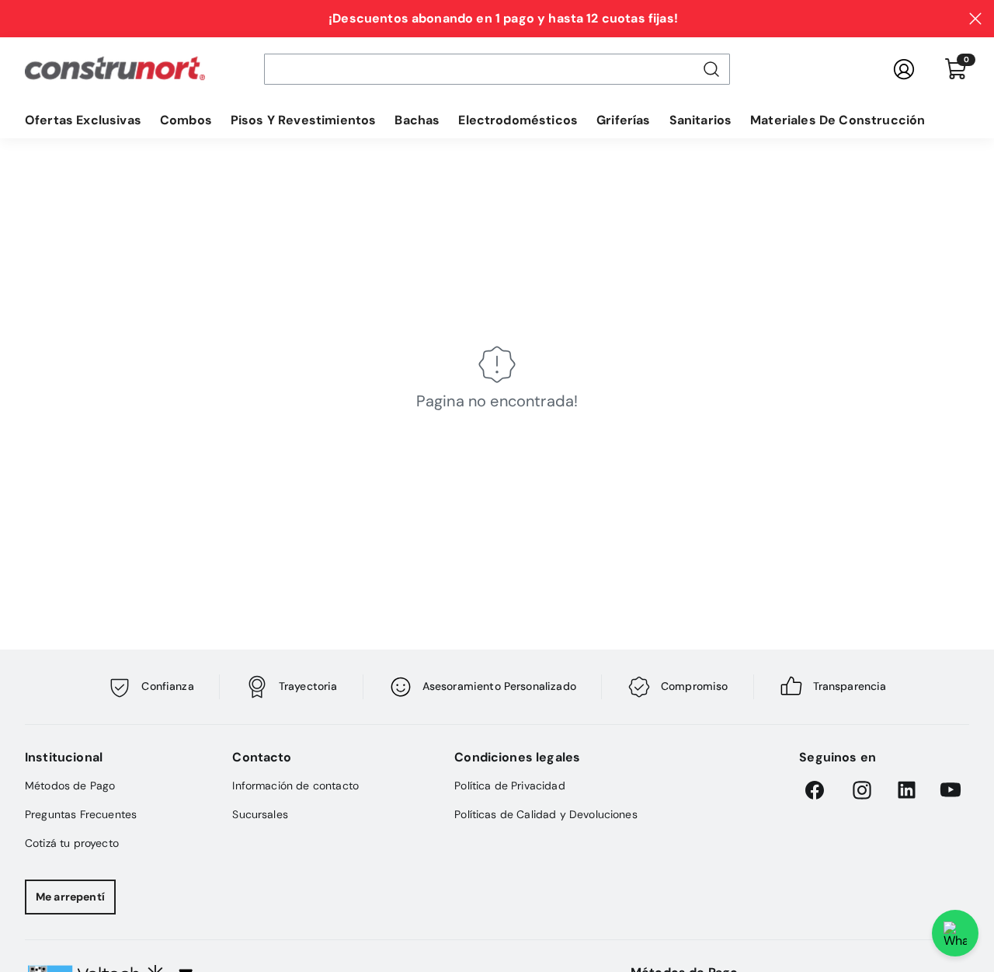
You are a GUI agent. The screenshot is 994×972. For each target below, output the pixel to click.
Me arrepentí (70, 897)
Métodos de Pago (70, 786)
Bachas (417, 120)
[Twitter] (950, 790)
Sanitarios (700, 120)
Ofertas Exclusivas (83, 120)
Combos (186, 120)
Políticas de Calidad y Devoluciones (546, 814)
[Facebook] (817, 790)
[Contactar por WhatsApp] (955, 933)
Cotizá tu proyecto (72, 843)
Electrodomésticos (518, 120)
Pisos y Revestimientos (304, 120)
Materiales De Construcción (837, 120)
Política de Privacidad (509, 786)
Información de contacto (295, 786)
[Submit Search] (711, 69)
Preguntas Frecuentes (81, 814)
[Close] (975, 18)
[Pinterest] (906, 790)
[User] (903, 69)
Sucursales (260, 814)
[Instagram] (862, 790)
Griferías (623, 120)
